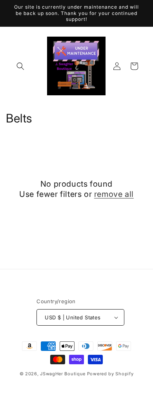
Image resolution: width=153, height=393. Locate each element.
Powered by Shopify (110, 373)
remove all (114, 194)
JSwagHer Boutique (63, 373)
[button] (20, 66)
